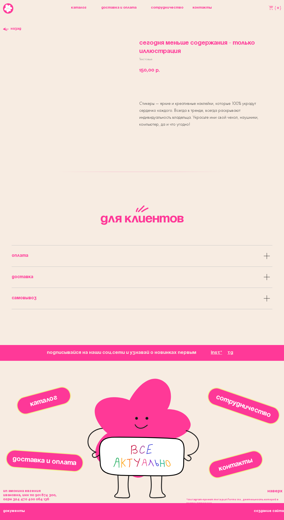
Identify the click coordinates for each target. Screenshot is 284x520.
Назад (16, 28)
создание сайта (269, 511)
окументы (14, 511)
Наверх (275, 491)
